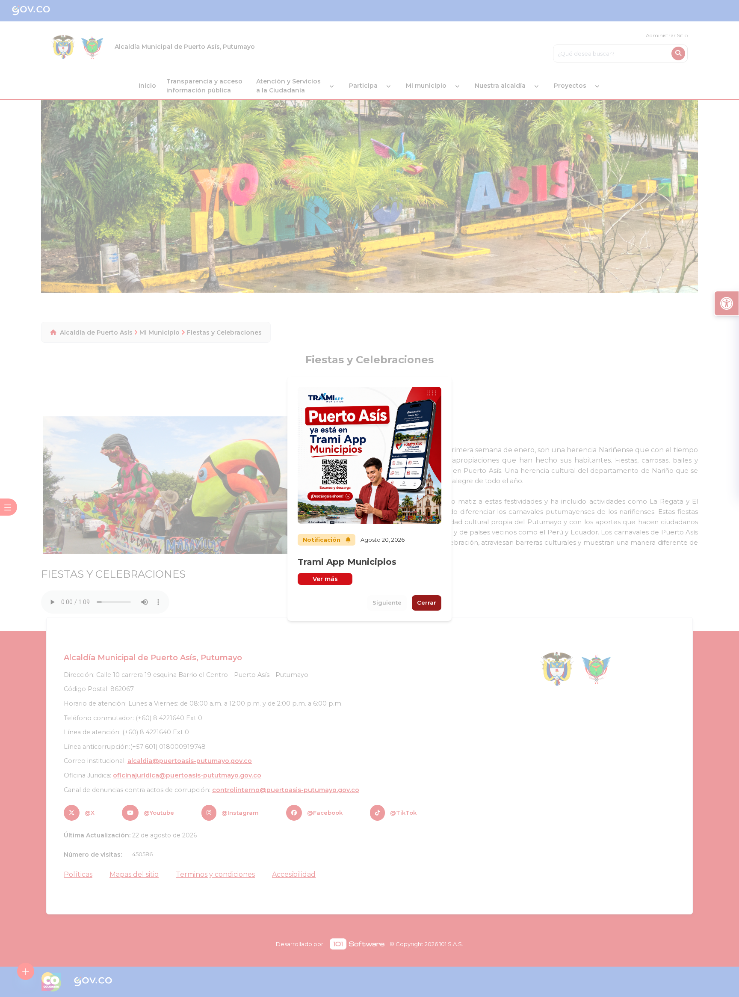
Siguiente (387, 602)
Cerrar (426, 602)
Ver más (325, 579)
